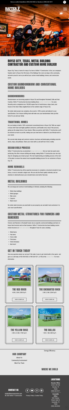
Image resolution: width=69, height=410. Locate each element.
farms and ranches (24, 228)
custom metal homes (45, 102)
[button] (64, 2)
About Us (19, 358)
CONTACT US (13, 390)
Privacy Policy (30, 395)
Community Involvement (19, 360)
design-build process (36, 151)
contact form (50, 257)
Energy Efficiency (49, 351)
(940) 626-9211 (48, 2)
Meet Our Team (19, 363)
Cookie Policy (39, 395)
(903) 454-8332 (31, 2)
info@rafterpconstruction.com (13, 393)
